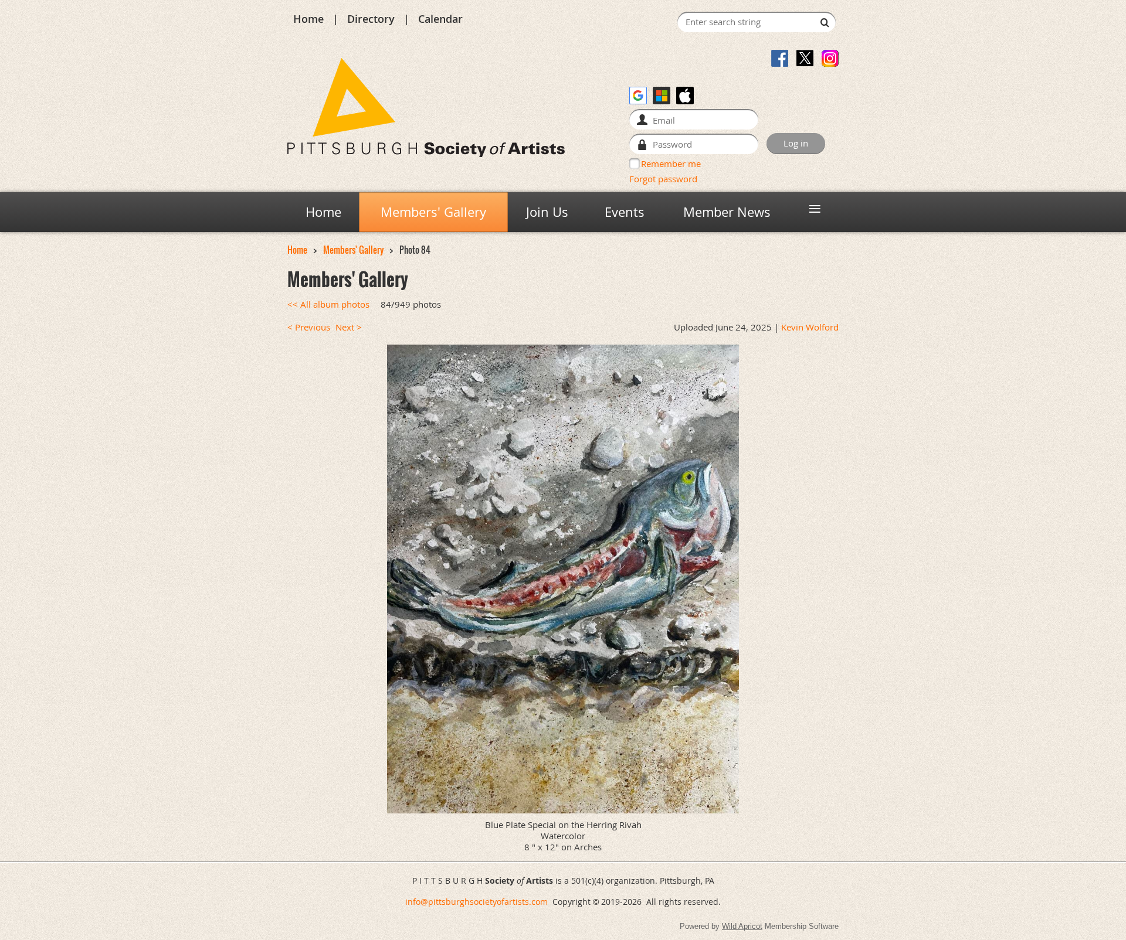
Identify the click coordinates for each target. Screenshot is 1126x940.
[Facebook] (779, 58)
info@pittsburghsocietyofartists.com (476, 901)
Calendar (440, 19)
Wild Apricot (742, 926)
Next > (348, 327)
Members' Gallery (353, 250)
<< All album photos (328, 304)
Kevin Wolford (810, 327)
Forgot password (663, 179)
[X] (804, 58)
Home (308, 19)
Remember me (671, 163)
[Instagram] (830, 58)
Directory (371, 19)
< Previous (308, 327)
